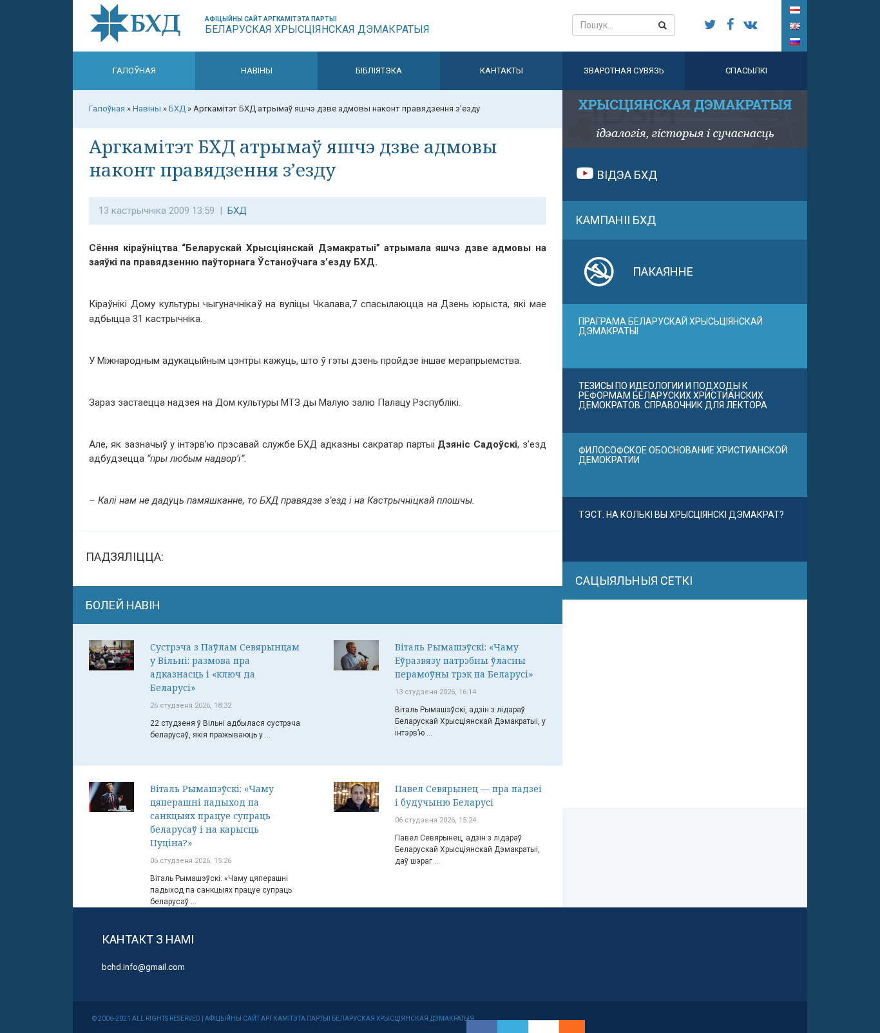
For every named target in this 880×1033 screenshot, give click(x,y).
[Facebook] (481, 1026)
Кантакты (501, 70)
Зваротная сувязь (624, 70)
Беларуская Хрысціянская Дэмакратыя (317, 25)
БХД (237, 210)
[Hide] (578, 1026)
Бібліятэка (379, 70)
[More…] (565, 1026)
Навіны (257, 70)
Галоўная (134, 70)
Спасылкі (746, 70)
